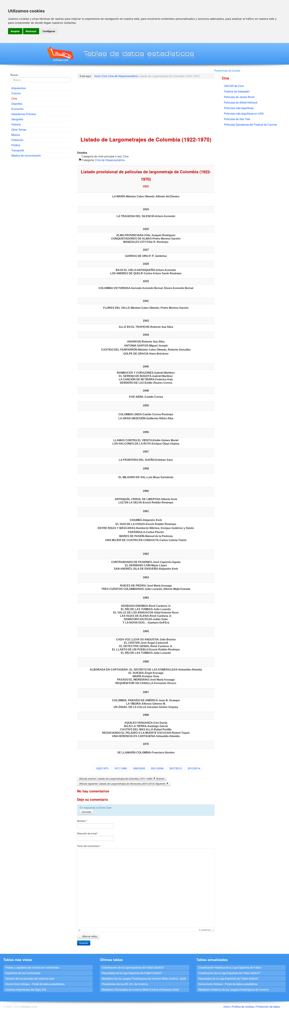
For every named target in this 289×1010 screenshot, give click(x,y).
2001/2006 (157, 768)
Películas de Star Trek (237, 119)
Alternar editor (89, 936)
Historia (16, 124)
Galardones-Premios (23, 114)
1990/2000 (138, 768)
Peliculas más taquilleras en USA (244, 113)
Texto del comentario (89, 846)
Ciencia (16, 93)
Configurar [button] (48, 31)
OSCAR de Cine (234, 86)
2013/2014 (194, 768)
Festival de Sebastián (237, 91)
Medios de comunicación (26, 155)
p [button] (79, 929)
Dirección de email (87, 833)
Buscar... (15, 74)
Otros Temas (18, 129)
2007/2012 (175, 768)
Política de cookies (243, 1006)
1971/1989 (120, 768)
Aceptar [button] (15, 31)
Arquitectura (18, 88)
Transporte (17, 150)
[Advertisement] (40, 185)
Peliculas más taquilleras (239, 108)
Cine (14, 98)
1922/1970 (102, 768)
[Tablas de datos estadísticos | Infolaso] (60, 53)
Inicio (226, 1006)
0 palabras (205, 929)
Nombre (82, 821)
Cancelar (86, 811)
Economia (17, 109)
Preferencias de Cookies (227, 70)
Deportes (16, 104)
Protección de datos (268, 1006)
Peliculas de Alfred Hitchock (240, 102)
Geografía (17, 119)
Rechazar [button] (31, 31)
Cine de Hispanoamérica (110, 160)
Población (17, 140)
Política (15, 145)
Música (15, 135)
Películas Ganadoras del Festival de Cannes (250, 124)
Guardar (83, 943)
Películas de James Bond (239, 97)
